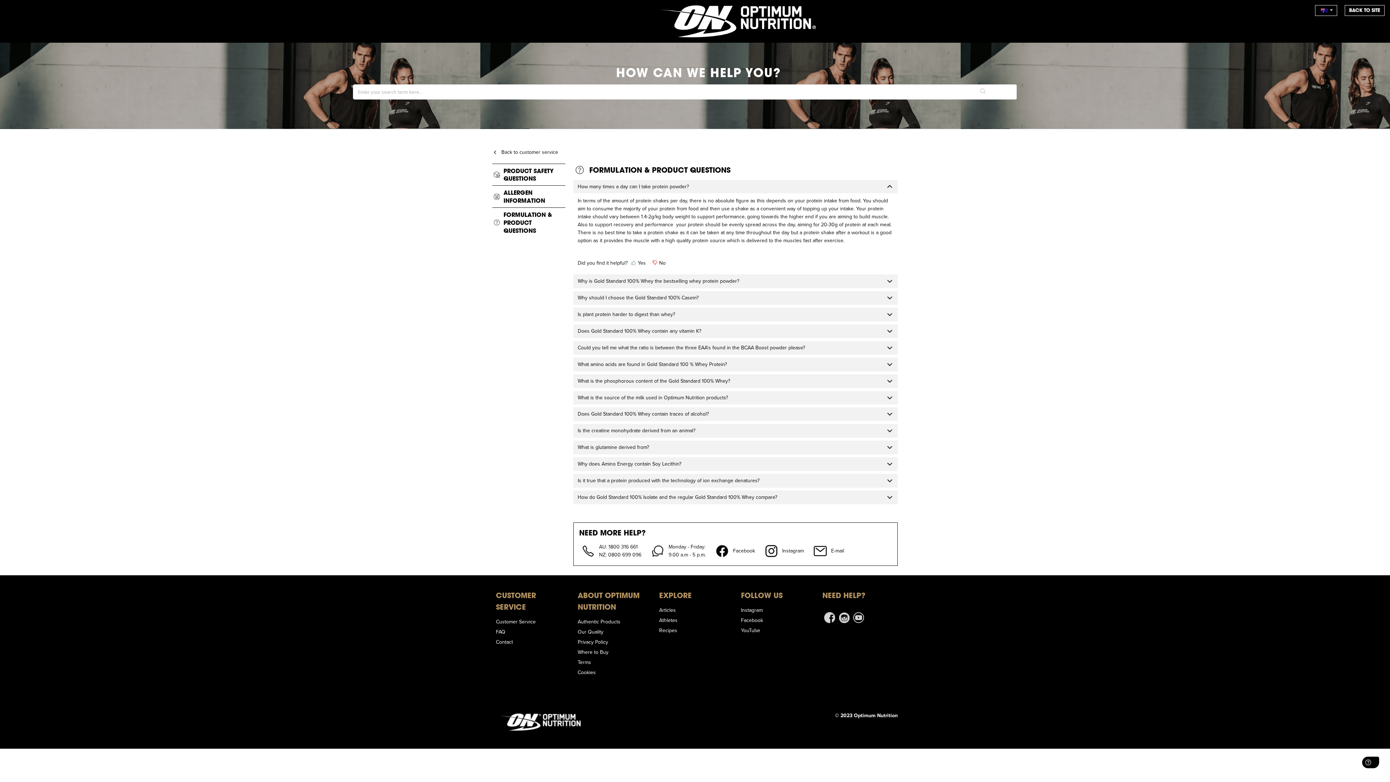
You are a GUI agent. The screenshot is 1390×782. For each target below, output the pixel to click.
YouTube (750, 630)
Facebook (752, 620)
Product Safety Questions (528, 174)
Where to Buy (593, 652)
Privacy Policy (593, 642)
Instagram (752, 610)
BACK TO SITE (1364, 10)
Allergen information (524, 196)
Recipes (668, 630)
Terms (584, 662)
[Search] (983, 92)
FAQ (500, 631)
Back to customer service (529, 152)
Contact (504, 642)
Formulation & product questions (528, 222)
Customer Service (516, 621)
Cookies (587, 672)
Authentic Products (599, 621)
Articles (667, 610)
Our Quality (590, 631)
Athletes (668, 620)
